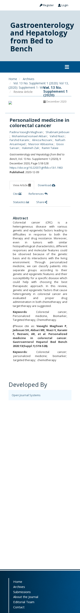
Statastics (19, 202)
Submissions (22, 592)
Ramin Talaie (50, 148)
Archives (28, 79)
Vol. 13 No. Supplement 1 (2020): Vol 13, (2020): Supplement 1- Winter (39, 85)
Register (48, 5)
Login (64, 5)
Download (45, 185)
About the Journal (25, 597)
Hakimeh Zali (30, 148)
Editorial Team (23, 602)
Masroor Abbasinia (41, 144)
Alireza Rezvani (42, 140)
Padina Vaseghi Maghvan (26, 132)
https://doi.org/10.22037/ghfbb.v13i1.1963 (36, 168)
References (36, 194)
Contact (19, 607)
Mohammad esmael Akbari (29, 136)
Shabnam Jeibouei (57, 132)
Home (13, 79)
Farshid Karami (20, 140)
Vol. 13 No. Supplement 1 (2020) (55, 91)
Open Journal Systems (26, 395)
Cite (16, 194)
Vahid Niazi (57, 136)
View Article (20, 185)
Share (40, 202)
